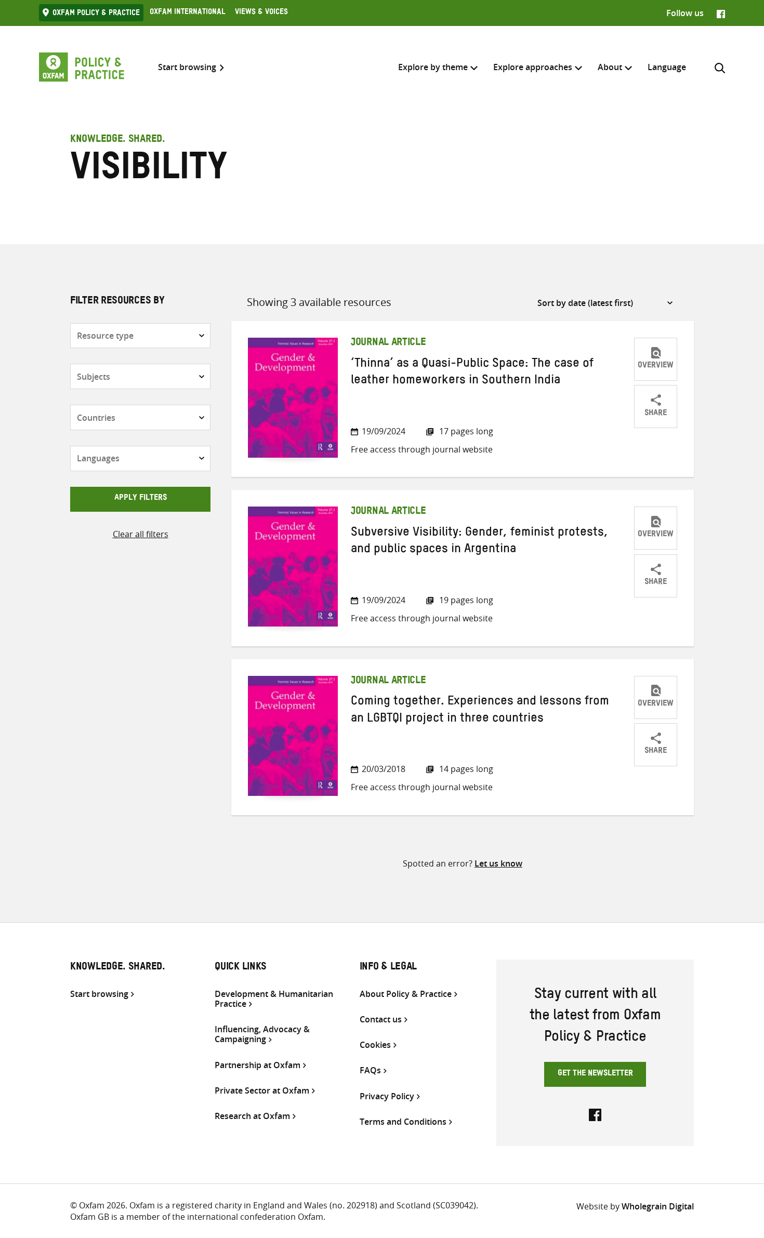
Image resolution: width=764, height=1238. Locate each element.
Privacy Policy (387, 1096)
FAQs (370, 1070)
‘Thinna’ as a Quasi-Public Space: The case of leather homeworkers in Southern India (472, 373)
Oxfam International (187, 13)
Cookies (375, 1045)
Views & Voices (261, 13)
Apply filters (140, 499)
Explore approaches (532, 67)
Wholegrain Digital (658, 1206)
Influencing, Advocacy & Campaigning (262, 1034)
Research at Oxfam (252, 1116)
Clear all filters (140, 534)
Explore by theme (433, 67)
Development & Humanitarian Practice (274, 999)
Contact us (381, 1019)
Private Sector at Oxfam (262, 1091)
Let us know (498, 863)
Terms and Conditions (403, 1122)
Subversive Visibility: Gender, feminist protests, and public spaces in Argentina (479, 542)
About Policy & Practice (406, 994)
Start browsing (187, 67)
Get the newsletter (595, 1074)
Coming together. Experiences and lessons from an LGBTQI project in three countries (480, 711)
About (610, 67)
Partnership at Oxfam (257, 1065)
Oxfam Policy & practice (96, 14)
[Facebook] (721, 13)
